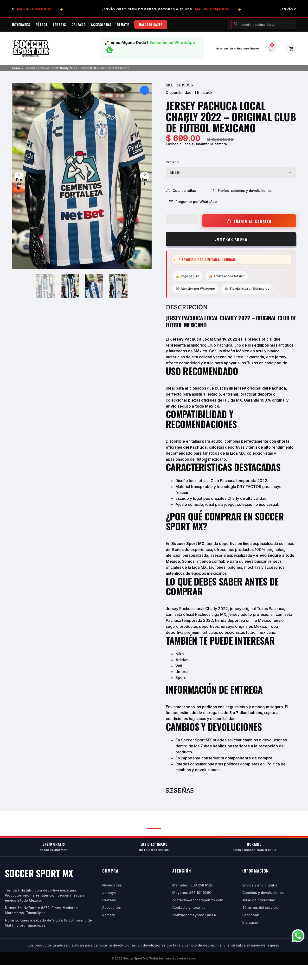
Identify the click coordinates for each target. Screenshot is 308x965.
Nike (179, 653)
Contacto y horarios (188, 907)
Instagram (250, 922)
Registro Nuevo (248, 48)
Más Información (190, 9)
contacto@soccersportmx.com (197, 900)
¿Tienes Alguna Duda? (126, 42)
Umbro (181, 671)
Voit (178, 665)
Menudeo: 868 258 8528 (192, 885)
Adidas (181, 659)
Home (16, 68)
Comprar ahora (230, 239)
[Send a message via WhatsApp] (298, 935)
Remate (108, 915)
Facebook (250, 915)
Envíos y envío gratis (259, 885)
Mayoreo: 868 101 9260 (191, 893)
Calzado (109, 900)
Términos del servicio (260, 907)
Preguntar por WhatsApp (196, 202)
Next (145, 179)
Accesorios (111, 907)
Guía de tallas (184, 191)
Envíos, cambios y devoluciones (245, 191)
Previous (19, 179)
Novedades (112, 885)
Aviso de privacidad (258, 900)
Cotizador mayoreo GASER (194, 915)
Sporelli (182, 677)
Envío (170, 144)
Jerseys (109, 893)
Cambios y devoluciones (263, 893)
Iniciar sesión (224, 48)
